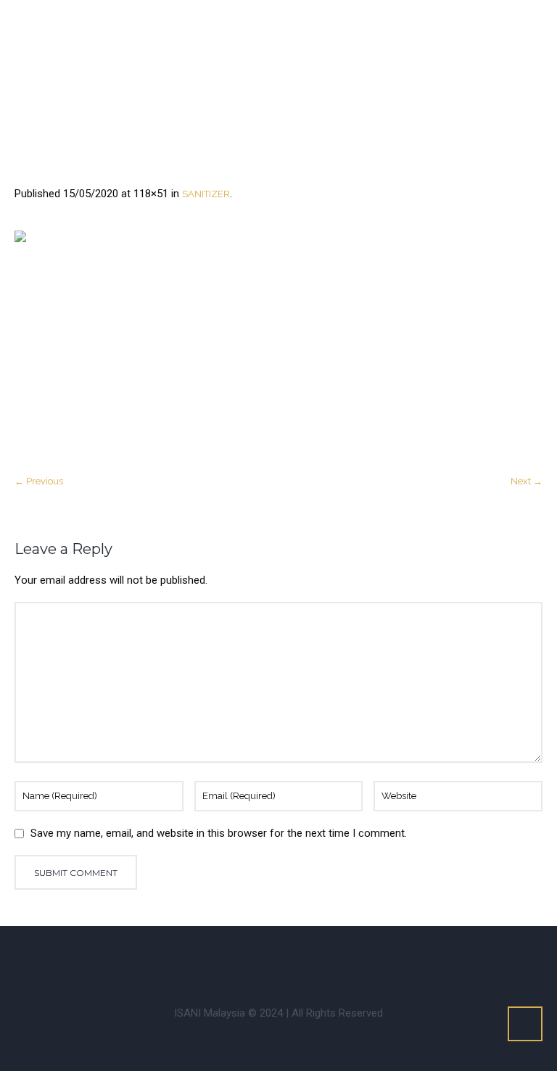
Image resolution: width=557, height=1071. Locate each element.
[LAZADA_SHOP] (414, 958)
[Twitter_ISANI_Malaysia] (237, 958)
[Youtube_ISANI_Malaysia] (281, 958)
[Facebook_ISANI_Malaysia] (149, 958)
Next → (526, 481)
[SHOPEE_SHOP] (370, 958)
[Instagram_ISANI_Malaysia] (193, 958)
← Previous (39, 481)
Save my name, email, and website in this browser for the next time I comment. (218, 833)
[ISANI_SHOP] (326, 958)
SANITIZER (206, 194)
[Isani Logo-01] (278, 345)
